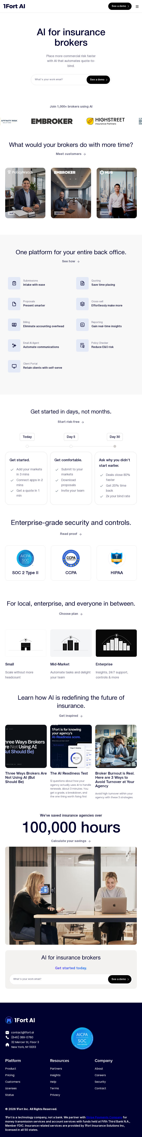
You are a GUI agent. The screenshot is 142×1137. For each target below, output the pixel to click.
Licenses (11, 1088)
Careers (100, 1075)
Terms (54, 1088)
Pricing (9, 1075)
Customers (12, 1082)
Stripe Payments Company (104, 1117)
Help (53, 1082)
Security (100, 1082)
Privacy (55, 1095)
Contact (100, 1088)
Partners (56, 1069)
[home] (14, 6)
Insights (55, 1075)
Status (9, 1095)
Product (10, 1069)
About (99, 1069)
